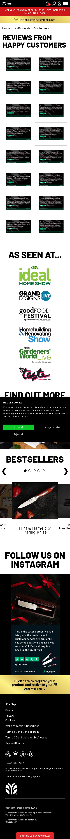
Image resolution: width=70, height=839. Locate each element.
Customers (41, 28)
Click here (39, 12)
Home (6, 28)
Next (66, 470)
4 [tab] (39, 471)
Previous (4, 470)
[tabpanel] (35, 513)
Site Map (10, 704)
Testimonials (21, 28)
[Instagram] (8, 754)
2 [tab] (30, 471)
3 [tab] (35, 471)
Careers (10, 710)
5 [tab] (44, 471)
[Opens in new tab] (35, 624)
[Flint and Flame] (7, 3)
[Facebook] (30, 754)
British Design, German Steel (37, 19)
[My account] (59, 4)
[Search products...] (54, 4)
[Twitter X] (23, 754)
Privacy (9, 715)
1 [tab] (26, 471)
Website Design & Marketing (18, 814)
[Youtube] (15, 754)
